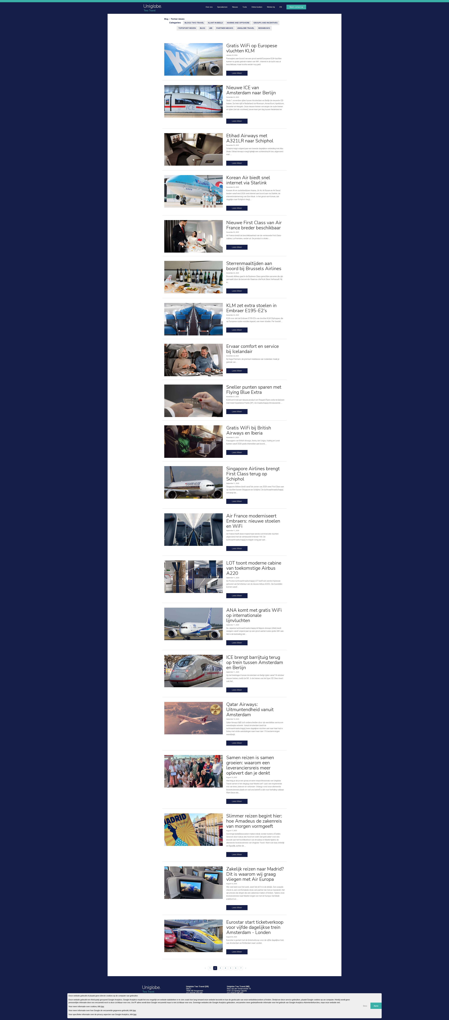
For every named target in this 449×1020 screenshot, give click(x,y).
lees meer (237, 73)
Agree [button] (376, 1006)
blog (202, 28)
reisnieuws (264, 28)
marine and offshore (238, 23)
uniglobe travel (245, 28)
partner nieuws (224, 28)
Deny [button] (365, 1006)
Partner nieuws (178, 19)
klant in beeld (215, 23)
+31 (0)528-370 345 (194, 993)
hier (102, 1006)
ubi (210, 28)
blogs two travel (194, 23)
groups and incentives (265, 23)
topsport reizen (187, 28)
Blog (166, 19)
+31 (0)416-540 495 (235, 993)
